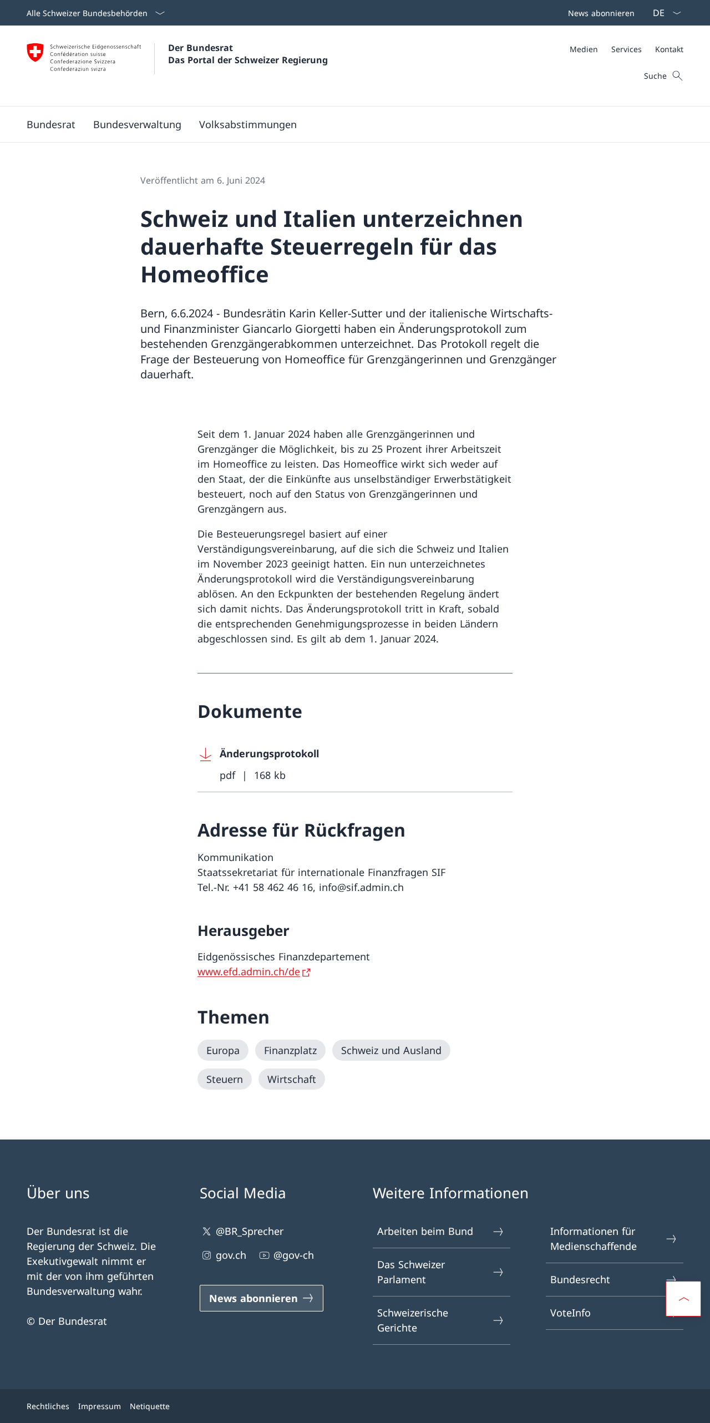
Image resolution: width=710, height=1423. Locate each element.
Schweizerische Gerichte (412, 1320)
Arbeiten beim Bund (425, 1231)
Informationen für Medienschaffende (593, 1238)
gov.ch (231, 1255)
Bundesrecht (580, 1279)
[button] (51, 124)
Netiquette (150, 1406)
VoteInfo (570, 1312)
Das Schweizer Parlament (411, 1272)
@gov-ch (293, 1255)
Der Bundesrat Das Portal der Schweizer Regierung (248, 54)
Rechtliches (48, 1406)
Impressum (99, 1406)
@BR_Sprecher (249, 1231)
